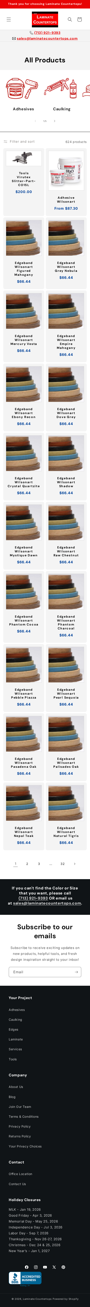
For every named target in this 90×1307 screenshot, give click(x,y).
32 (63, 864)
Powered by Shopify (66, 1298)
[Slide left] (35, 121)
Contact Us (17, 1184)
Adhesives (17, 1010)
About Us (16, 1087)
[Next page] (74, 864)
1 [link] (15, 864)
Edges (13, 1029)
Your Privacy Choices (25, 1146)
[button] (9, 19)
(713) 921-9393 (47, 33)
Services (15, 1049)
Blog (12, 1097)
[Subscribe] (76, 972)
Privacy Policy (20, 1126)
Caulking (15, 1019)
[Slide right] (54, 121)
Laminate (16, 1039)
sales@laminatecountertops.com (47, 38)
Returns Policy (20, 1136)
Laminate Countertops (37, 1298)
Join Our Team (20, 1106)
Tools (13, 1059)
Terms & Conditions (24, 1116)
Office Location (20, 1174)
